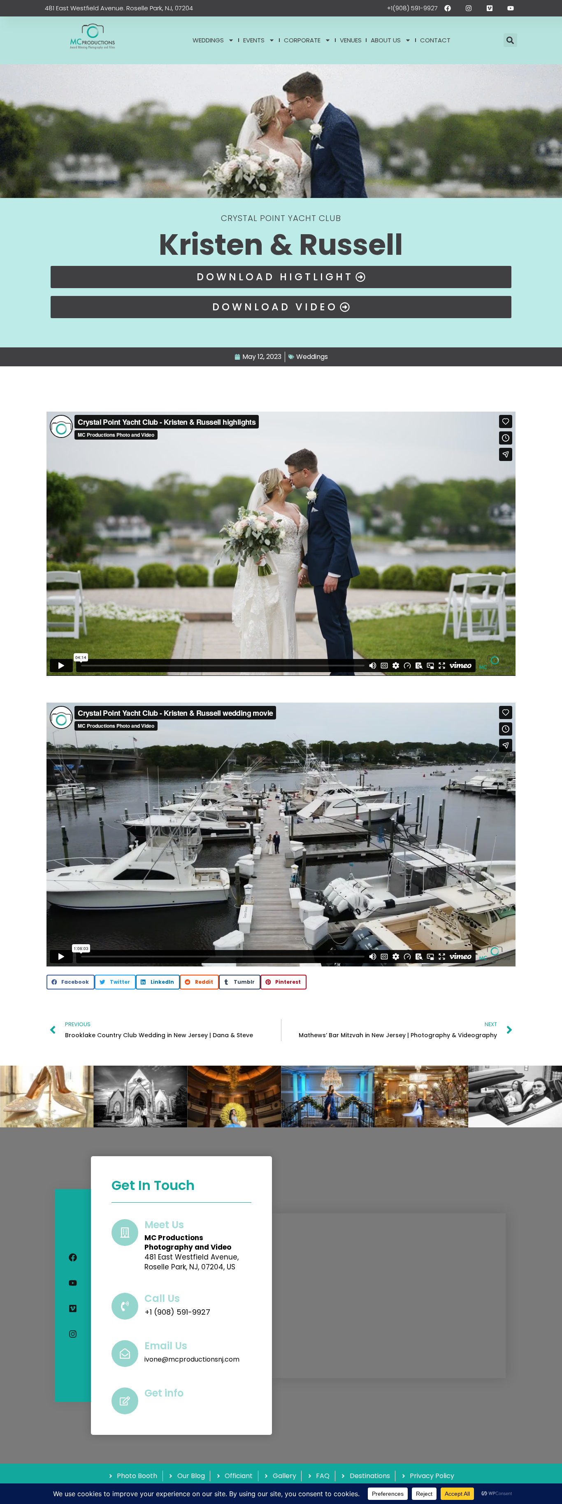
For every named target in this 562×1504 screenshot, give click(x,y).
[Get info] (124, 1401)
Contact (435, 40)
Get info (163, 1393)
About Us (386, 40)
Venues (351, 40)
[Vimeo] (73, 1308)
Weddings (208, 40)
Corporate (302, 40)
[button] (510, 40)
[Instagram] (73, 1334)
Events (254, 40)
